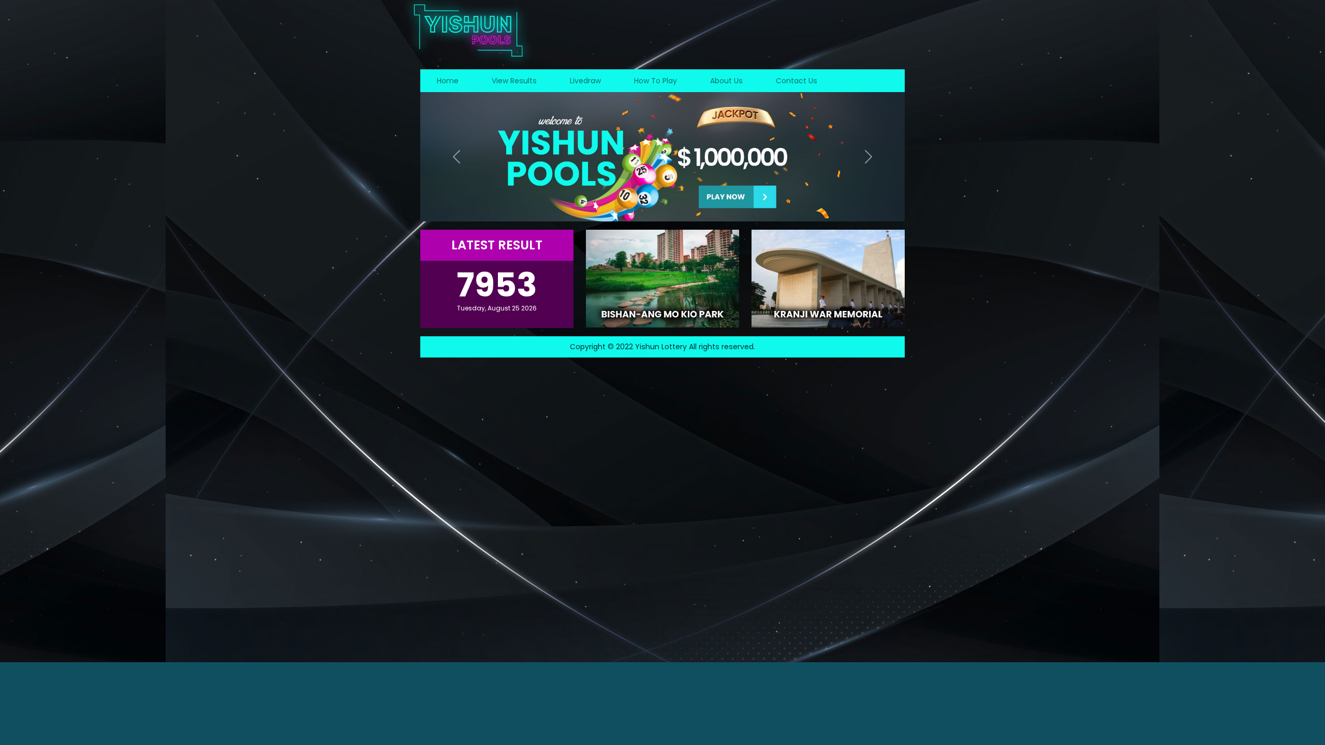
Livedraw (585, 81)
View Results (514, 81)
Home (448, 81)
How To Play (655, 81)
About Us (726, 81)
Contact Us (796, 81)
